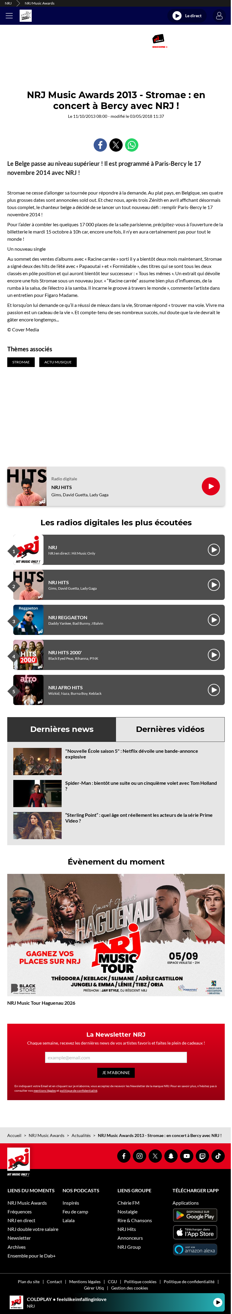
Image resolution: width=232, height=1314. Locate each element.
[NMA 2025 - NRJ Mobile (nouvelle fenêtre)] (159, 41)
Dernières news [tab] (62, 729)
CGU (112, 1281)
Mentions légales (85, 1281)
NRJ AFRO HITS (65, 687)
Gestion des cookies (129, 1287)
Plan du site (29, 1281)
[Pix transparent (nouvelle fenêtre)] (66, 40)
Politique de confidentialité (189, 1281)
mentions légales (45, 1090)
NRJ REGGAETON (67, 617)
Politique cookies (140, 1281)
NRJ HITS (61, 487)
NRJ (8, 3)
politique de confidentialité (78, 1090)
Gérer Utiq (94, 1287)
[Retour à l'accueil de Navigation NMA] (26, 16)
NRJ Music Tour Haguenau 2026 (41, 1003)
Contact (54, 1281)
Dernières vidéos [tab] (170, 729)
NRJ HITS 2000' (65, 652)
